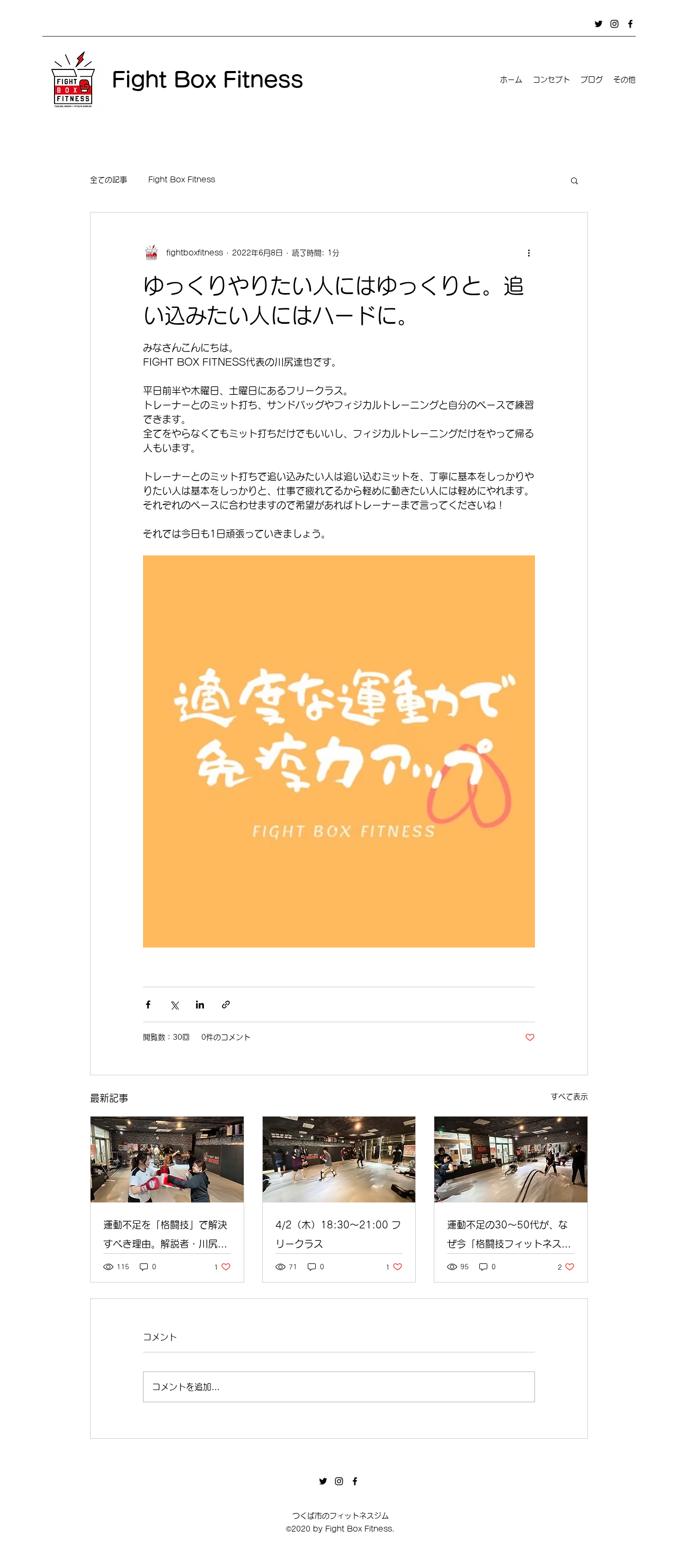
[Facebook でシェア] (148, 1004)
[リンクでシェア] (226, 1004)
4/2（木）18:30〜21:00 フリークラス (338, 1234)
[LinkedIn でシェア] (200, 1004)
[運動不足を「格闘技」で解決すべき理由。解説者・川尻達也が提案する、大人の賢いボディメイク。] (167, 1159)
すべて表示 (569, 1096)
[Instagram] (614, 24)
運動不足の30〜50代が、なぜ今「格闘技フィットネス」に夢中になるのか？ (509, 1236)
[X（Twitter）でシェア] (174, 1004)
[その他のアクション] (528, 252)
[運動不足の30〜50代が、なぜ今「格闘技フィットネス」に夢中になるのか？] (510, 1159)
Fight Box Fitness (181, 179)
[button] (574, 180)
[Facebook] (630, 24)
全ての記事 (108, 179)
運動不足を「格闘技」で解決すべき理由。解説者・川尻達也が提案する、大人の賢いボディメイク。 (165, 1236)
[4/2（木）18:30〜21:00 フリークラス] (339, 1159)
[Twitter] (598, 24)
